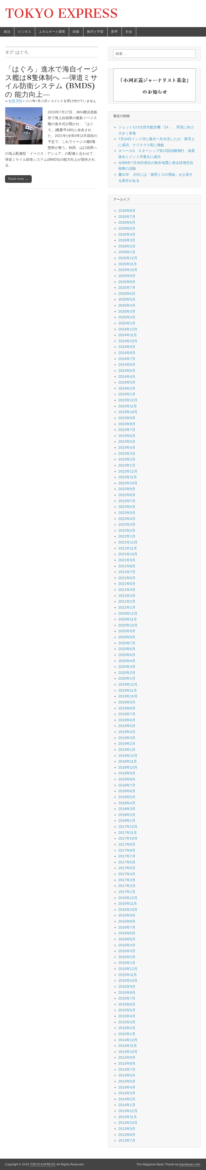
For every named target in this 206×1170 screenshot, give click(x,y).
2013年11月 (127, 1117)
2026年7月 (126, 217)
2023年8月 (126, 424)
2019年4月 (126, 732)
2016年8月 (126, 921)
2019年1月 (126, 750)
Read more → (18, 179)
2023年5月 (126, 441)
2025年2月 (126, 317)
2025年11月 (127, 264)
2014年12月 (127, 1040)
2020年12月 (127, 613)
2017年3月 (126, 880)
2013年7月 (126, 1140)
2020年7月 (126, 643)
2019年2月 (126, 744)
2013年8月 (126, 1135)
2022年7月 (126, 501)
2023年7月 (126, 430)
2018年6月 (126, 791)
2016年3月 (126, 951)
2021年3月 (126, 596)
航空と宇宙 (95, 32)
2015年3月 (126, 1022)
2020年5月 (126, 655)
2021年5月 (126, 584)
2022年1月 (126, 536)
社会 (129, 32)
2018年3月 (126, 809)
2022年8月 (126, 495)
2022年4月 (126, 519)
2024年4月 (126, 377)
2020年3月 (126, 667)
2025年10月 (127, 270)
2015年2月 (126, 1028)
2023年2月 (126, 459)
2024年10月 (127, 341)
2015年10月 (127, 980)
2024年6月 (126, 365)
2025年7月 (126, 288)
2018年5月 (126, 797)
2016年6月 (126, 933)
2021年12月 (127, 542)
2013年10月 (127, 1123)
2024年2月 (126, 388)
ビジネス (24, 32)
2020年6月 (126, 649)
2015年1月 (126, 1034)
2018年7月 (126, 785)
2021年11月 (127, 548)
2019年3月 (126, 738)
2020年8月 (126, 637)
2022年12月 (127, 471)
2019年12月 (127, 684)
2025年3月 (126, 311)
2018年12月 (127, 756)
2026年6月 (126, 222)
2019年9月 (126, 702)
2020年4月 (126, 661)
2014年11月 (127, 1046)
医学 (114, 32)
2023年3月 (126, 454)
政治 (7, 32)
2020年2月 (126, 673)
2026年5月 (126, 228)
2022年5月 (126, 513)
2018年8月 (126, 779)
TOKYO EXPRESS (61, 13)
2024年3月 (126, 382)
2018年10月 (127, 767)
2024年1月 (126, 394)
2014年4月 (126, 1087)
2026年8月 (126, 211)
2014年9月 (126, 1057)
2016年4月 (126, 945)
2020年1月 (126, 678)
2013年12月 (127, 1111)
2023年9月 (126, 418)
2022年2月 (126, 530)
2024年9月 (126, 347)
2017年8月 (126, 850)
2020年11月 (127, 619)
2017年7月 (126, 856)
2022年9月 (126, 489)
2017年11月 (127, 833)
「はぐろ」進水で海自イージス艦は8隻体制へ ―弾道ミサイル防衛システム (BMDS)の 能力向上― (51, 81)
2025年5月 (126, 299)
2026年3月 (126, 240)
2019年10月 (127, 696)
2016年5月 (126, 939)
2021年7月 (126, 572)
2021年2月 (126, 601)
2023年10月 (127, 412)
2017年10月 (127, 838)
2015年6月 (126, 1004)
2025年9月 (126, 276)
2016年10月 (127, 910)
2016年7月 (126, 927)
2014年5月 (126, 1081)
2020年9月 (126, 631)
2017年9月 (126, 844)
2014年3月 (126, 1093)
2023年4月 (126, 447)
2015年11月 (127, 975)
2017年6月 (126, 862)
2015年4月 (126, 1016)
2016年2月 (126, 957)
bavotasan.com (189, 1164)
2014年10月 (127, 1052)
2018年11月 (127, 761)
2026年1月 (126, 252)
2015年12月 (127, 969)
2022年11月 (127, 477)
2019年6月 (126, 720)
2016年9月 (126, 915)
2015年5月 (126, 1010)
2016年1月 (126, 963)
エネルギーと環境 (52, 32)
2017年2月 (126, 886)
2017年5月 (126, 868)
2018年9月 (126, 773)
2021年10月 (127, 554)
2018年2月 (126, 815)
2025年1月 (126, 323)
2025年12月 (127, 258)
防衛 (76, 32)
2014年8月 (126, 1063)
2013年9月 (126, 1129)
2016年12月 (127, 898)
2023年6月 (126, 436)
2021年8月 (126, 566)
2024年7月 (126, 359)
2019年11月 (127, 690)
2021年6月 (126, 578)
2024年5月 (126, 371)
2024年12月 (127, 329)
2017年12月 (127, 827)
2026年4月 (126, 234)
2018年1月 (126, 821)
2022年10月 (127, 483)
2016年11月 (127, 904)
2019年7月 (126, 714)
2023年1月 (126, 465)
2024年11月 (127, 335)
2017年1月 (126, 892)
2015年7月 (126, 998)
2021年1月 (126, 607)
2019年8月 (126, 708)
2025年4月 (126, 305)
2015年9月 (126, 986)
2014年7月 (126, 1069)
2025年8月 (126, 282)
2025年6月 (126, 294)
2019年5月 (126, 726)
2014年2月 (126, 1099)
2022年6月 (126, 507)
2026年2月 (126, 246)
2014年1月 (126, 1105)
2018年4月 (126, 803)
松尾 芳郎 (15, 101)
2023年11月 (127, 406)
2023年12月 (127, 400)
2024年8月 (126, 353)
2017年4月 (126, 874)
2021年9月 (126, 560)
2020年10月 (127, 625)
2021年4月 (126, 590)
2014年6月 (126, 1075)
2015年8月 (126, 993)
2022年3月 (126, 524)
